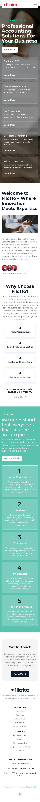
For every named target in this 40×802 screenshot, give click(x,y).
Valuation (20, 750)
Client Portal (20, 726)
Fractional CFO (20, 735)
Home (20, 711)
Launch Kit (31, 787)
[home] (10, 4)
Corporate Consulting (20, 747)
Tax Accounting (20, 743)
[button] (35, 5)
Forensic (20, 739)
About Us (20, 715)
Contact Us (9, 49)
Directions (20, 722)
